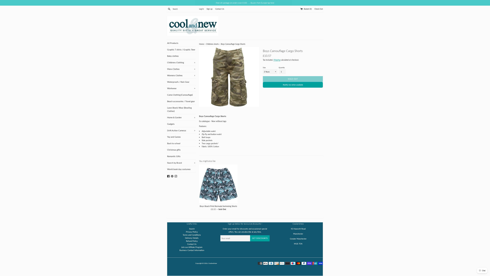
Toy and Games (174, 137)
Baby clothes (173, 56)
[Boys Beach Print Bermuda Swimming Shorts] (218, 184)
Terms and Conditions (192, 235)
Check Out (318, 9)
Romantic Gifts (173, 156)
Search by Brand (181, 163)
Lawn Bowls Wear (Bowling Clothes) (179, 109)
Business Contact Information (191, 250)
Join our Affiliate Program (191, 247)
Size (264, 67)
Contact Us (219, 9)
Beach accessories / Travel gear (181, 101)
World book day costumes (179, 169)
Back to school (173, 143)
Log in (201, 9)
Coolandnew (212, 263)
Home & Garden (181, 117)
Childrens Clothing (181, 62)
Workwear (181, 88)
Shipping (276, 60)
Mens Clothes (181, 69)
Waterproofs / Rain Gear (178, 82)
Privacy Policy (192, 232)
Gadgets (171, 124)
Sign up (209, 9)
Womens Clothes (181, 75)
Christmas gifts (174, 149)
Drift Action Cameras (181, 130)
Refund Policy (192, 241)
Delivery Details (192, 238)
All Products (172, 43)
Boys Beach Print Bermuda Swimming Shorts (218, 206)
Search (192, 229)
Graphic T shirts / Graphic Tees (181, 49)
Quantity (282, 67)
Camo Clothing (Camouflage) (180, 95)
